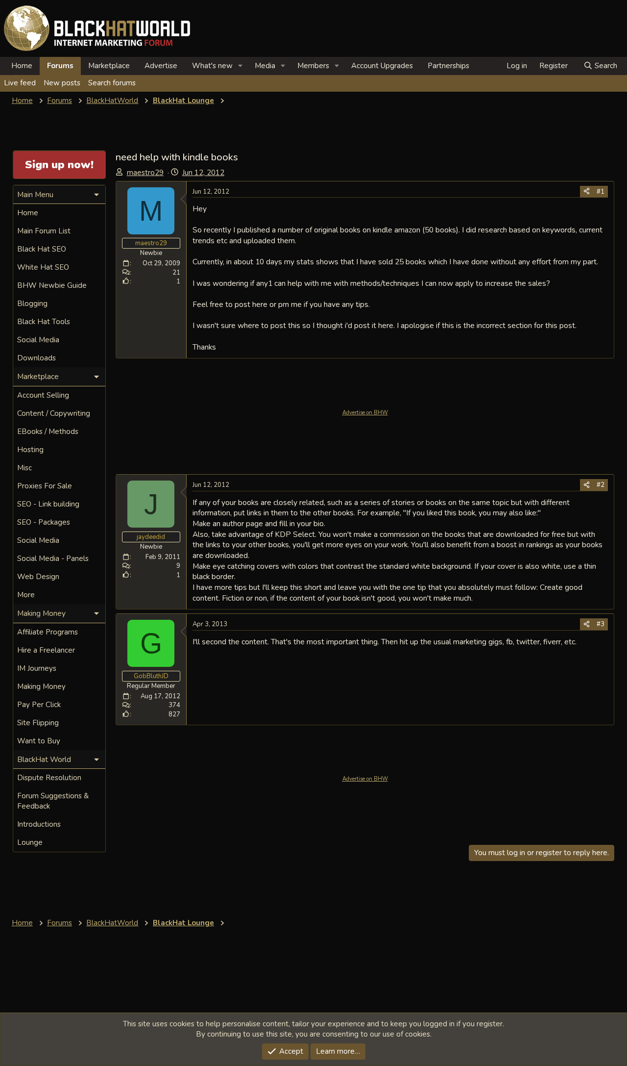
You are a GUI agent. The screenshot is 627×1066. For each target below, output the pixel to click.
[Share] (586, 192)
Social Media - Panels (53, 558)
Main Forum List (44, 231)
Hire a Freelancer (46, 650)
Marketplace (109, 66)
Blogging (32, 303)
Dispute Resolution (49, 778)
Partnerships (448, 66)
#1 (600, 191)
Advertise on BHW (365, 412)
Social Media (38, 340)
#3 (600, 624)
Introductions (39, 824)
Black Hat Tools (43, 322)
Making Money (41, 686)
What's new (212, 66)
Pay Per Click (39, 705)
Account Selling (43, 395)
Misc (24, 468)
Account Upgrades (382, 66)
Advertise (161, 66)
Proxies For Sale (44, 486)
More (26, 595)
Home (21, 66)
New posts (62, 83)
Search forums (112, 83)
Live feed (20, 83)
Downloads (36, 358)
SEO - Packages (43, 522)
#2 (600, 485)
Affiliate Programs (47, 632)
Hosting (30, 450)
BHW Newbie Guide (52, 285)
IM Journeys (36, 668)
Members (313, 66)
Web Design (38, 577)
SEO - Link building (48, 504)
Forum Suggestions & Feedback (53, 801)
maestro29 (145, 173)
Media (265, 66)
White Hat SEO (43, 267)
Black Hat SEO (41, 249)
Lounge (30, 842)
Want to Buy (38, 741)
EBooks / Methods (47, 431)
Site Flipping (38, 723)
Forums (60, 66)
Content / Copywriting (53, 413)
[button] (240, 66)
